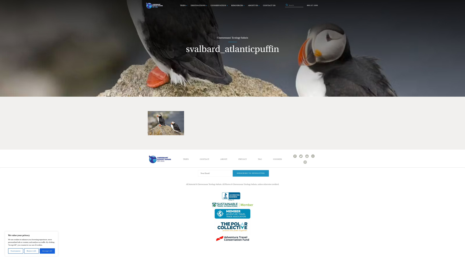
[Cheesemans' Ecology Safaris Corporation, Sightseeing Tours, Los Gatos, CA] (231, 196)
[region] (31, 243)
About (223, 159)
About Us (253, 5)
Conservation (218, 5)
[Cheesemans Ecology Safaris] (154, 5)
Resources (237, 5)
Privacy (242, 159)
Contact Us (269, 5)
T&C (260, 159)
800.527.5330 (312, 5)
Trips (183, 5)
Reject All (31, 251)
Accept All (47, 251)
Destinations (198, 5)
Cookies (277, 159)
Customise (16, 251)
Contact (204, 159)
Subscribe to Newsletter (251, 173)
